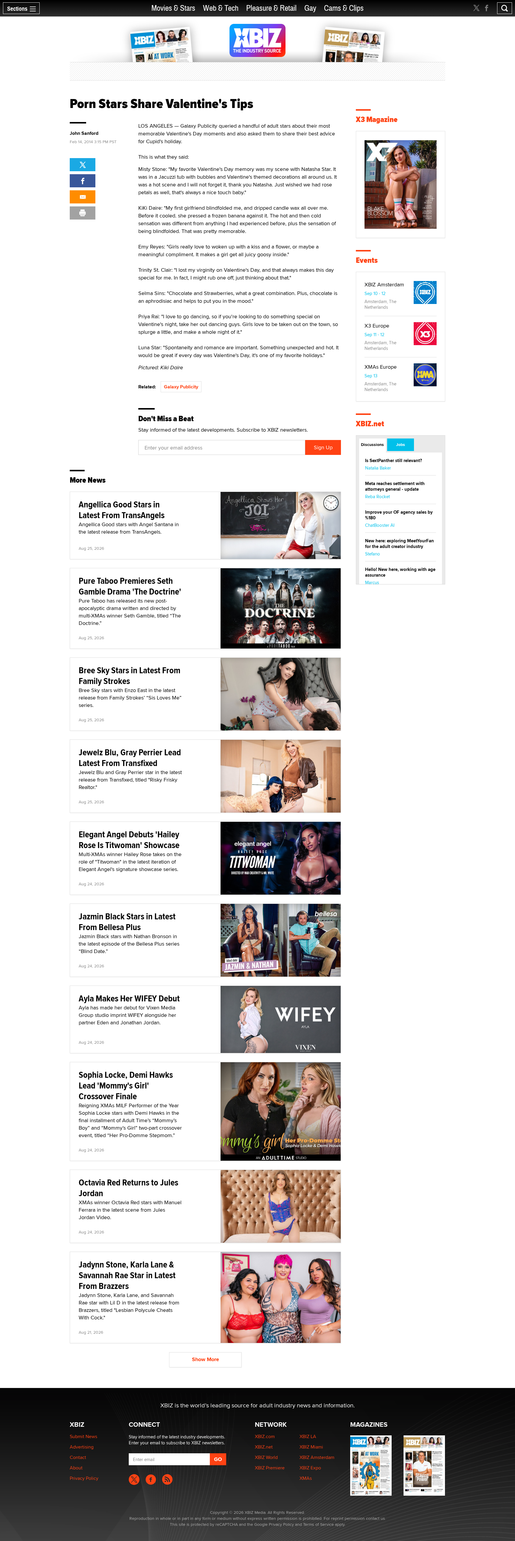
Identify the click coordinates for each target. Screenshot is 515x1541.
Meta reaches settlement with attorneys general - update (395, 486)
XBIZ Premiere (270, 1467)
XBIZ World (266, 1457)
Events (367, 260)
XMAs (306, 1478)
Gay (310, 8)
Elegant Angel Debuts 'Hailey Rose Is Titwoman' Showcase (129, 839)
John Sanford (84, 133)
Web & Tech (220, 8)
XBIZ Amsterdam (384, 284)
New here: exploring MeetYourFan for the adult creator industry (399, 544)
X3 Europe (376, 325)
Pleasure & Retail (271, 8)
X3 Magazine (377, 119)
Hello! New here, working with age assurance (400, 572)
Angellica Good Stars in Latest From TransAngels (122, 509)
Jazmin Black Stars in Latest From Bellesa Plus (127, 921)
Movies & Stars (173, 8)
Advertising (82, 1446)
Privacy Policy (84, 1478)
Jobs (400, 444)
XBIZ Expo (310, 1467)
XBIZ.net (370, 424)
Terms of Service (318, 1524)
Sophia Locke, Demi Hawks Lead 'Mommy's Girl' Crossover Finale (126, 1085)
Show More (205, 1359)
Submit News (83, 1436)
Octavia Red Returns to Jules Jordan (128, 1187)
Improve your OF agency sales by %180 (399, 515)
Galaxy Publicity (181, 386)
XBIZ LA (308, 1436)
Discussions (372, 444)
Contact (78, 1457)
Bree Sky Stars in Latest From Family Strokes (129, 675)
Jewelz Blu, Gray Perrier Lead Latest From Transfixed (130, 757)
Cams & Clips (344, 8)
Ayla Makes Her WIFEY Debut (129, 998)
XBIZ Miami (311, 1446)
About (76, 1467)
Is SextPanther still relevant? (393, 460)
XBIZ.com (265, 1436)
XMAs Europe (380, 366)
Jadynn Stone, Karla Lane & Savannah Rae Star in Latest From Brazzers (127, 1275)
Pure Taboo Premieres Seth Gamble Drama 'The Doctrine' (130, 586)
